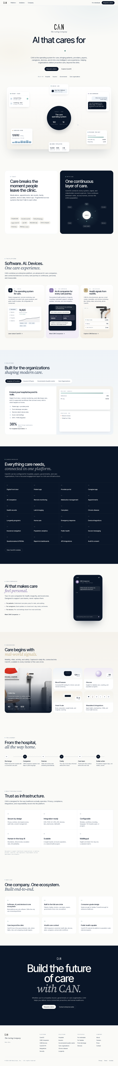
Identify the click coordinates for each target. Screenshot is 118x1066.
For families (80, 1040)
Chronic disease (63, 1048)
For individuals (96, 2)
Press (98, 1043)
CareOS (42, 1037)
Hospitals (61, 1037)
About (98, 1037)
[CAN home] (5, 3)
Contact (98, 1045)
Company (31, 2)
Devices (79, 1045)
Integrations (43, 1048)
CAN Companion (44, 1040)
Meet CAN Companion (57, 333)
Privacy (100, 1060)
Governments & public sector (67, 1043)
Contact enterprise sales (66, 1007)
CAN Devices (43, 1043)
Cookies (111, 1060)
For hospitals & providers (18, 428)
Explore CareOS (66, 69)
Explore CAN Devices (91, 333)
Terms (105, 1060)
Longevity (61, 1051)
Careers (98, 1040)
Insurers (61, 1040)
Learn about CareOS (15, 333)
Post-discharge (81, 1043)
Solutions (22, 2)
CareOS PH (43, 1045)
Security (42, 1051)
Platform (14, 2)
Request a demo (108, 2)
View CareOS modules (14, 550)
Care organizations (64, 1045)
